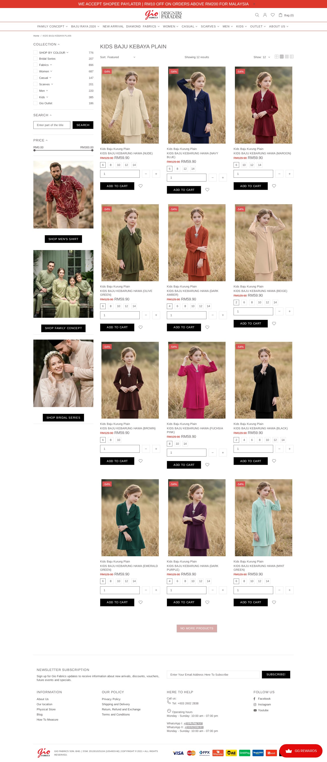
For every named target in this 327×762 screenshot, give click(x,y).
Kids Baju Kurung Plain (115, 149)
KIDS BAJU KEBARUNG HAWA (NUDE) (126, 153)
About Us (43, 699)
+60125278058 (193, 723)
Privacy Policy (111, 699)
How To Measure (47, 719)
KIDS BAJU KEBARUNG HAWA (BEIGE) (260, 291)
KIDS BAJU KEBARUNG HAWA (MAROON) (262, 153)
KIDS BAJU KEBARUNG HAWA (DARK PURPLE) (192, 567)
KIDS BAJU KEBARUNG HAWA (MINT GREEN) (259, 567)
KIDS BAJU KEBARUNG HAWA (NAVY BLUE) (192, 155)
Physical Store (46, 709)
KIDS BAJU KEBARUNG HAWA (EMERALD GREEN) (129, 567)
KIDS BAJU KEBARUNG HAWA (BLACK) (261, 428)
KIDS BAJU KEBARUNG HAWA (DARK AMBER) (192, 292)
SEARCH (83, 125)
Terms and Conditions (116, 714)
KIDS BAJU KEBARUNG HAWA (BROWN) (127, 428)
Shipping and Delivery (116, 704)
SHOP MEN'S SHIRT (63, 239)
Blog (39, 714)
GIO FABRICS (163, 14)
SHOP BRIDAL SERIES (63, 417)
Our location (44, 704)
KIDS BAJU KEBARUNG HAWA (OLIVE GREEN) (126, 292)
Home (36, 36)
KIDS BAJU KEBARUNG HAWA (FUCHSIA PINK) (195, 430)
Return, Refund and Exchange (121, 709)
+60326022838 (194, 727)
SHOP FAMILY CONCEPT (63, 328)
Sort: (103, 57)
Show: (258, 57)
